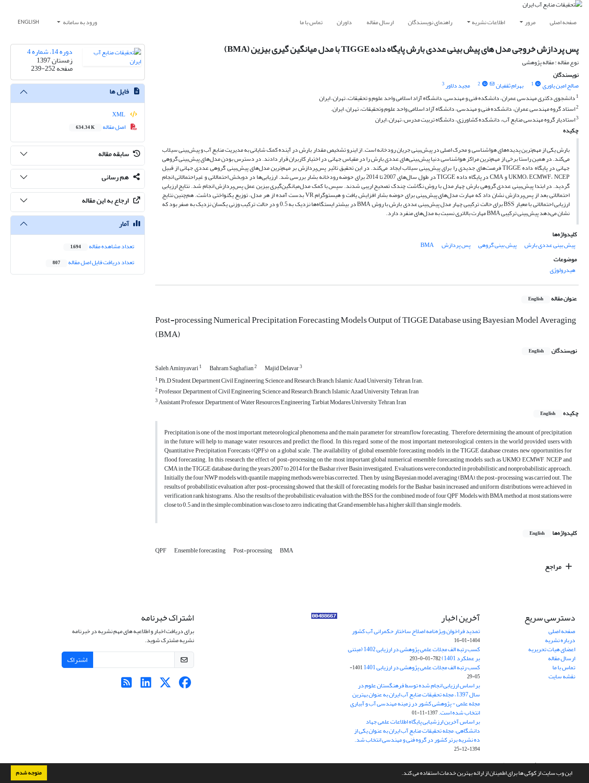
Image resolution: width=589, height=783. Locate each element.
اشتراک (77, 659)
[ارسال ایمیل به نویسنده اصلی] (492, 84)
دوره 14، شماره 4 (49, 51)
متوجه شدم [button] (29, 772)
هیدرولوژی (562, 270)
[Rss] (126, 685)
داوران (344, 22)
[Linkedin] (146, 685)
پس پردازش (456, 245)
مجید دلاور (457, 85)
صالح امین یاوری (560, 85)
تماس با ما (311, 22)
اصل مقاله (101, 127)
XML (119, 114)
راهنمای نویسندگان (430, 22)
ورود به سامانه (79, 22)
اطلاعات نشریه (488, 22)
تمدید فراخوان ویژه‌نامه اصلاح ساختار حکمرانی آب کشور (416, 631)
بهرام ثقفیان (509, 85)
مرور (530, 22)
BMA (427, 245)
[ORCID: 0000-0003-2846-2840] (484, 84)
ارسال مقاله (380, 22)
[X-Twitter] (165, 685)
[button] (399, 774)
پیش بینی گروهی (497, 245)
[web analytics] (324, 618)
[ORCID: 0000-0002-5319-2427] (538, 84)
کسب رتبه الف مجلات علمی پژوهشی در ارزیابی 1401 (421, 667)
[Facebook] (184, 685)
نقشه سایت (561, 676)
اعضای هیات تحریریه (551, 649)
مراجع (554, 566)
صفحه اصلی (563, 22)
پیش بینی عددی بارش (549, 245)
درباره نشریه (560, 640)
